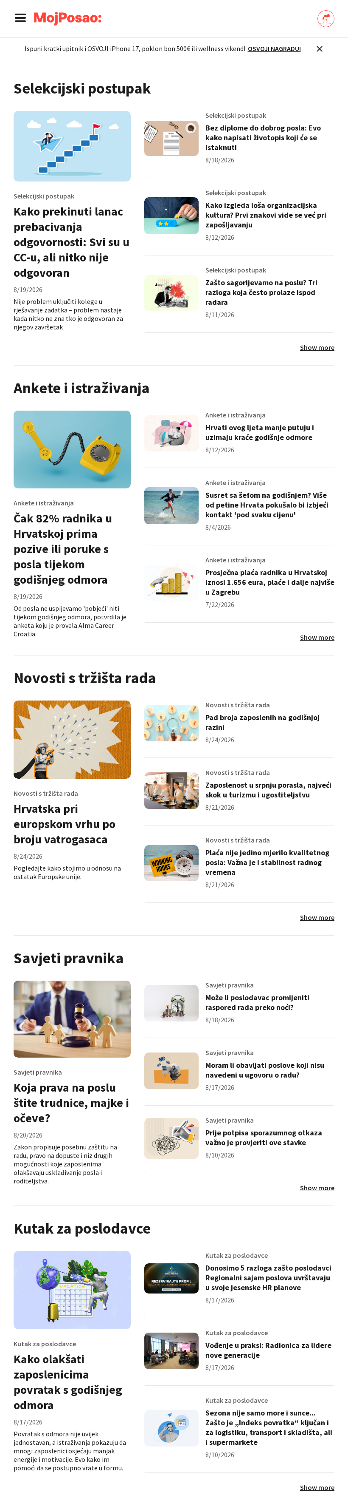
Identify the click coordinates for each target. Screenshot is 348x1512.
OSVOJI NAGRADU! (274, 48)
